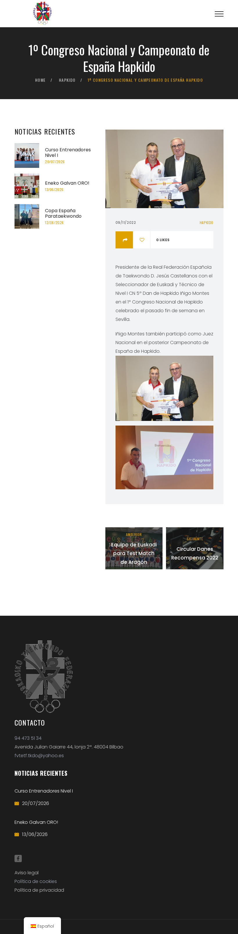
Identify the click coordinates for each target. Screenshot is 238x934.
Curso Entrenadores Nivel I (68, 152)
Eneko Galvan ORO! (67, 183)
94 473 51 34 (28, 738)
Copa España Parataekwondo (63, 213)
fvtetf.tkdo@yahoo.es (39, 755)
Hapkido (67, 80)
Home (40, 80)
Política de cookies (36, 881)
